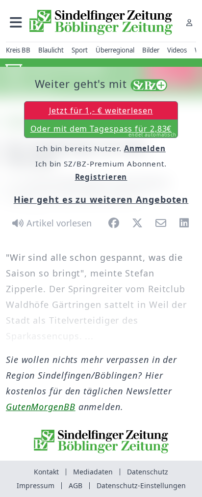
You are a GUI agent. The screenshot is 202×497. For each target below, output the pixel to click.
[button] (16, 22)
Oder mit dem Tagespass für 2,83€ (103, 130)
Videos (177, 50)
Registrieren (101, 177)
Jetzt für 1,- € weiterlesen (100, 110)
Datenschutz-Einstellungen (141, 485)
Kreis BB (18, 50)
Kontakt (46, 471)
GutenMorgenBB (41, 407)
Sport (80, 50)
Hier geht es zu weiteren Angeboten (101, 199)
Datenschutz (147, 471)
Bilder (150, 50)
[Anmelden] (189, 22)
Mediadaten (93, 471)
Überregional (115, 50)
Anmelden (145, 148)
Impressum (35, 485)
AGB (75, 485)
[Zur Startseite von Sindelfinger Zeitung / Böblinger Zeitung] (101, 22)
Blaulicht (51, 50)
